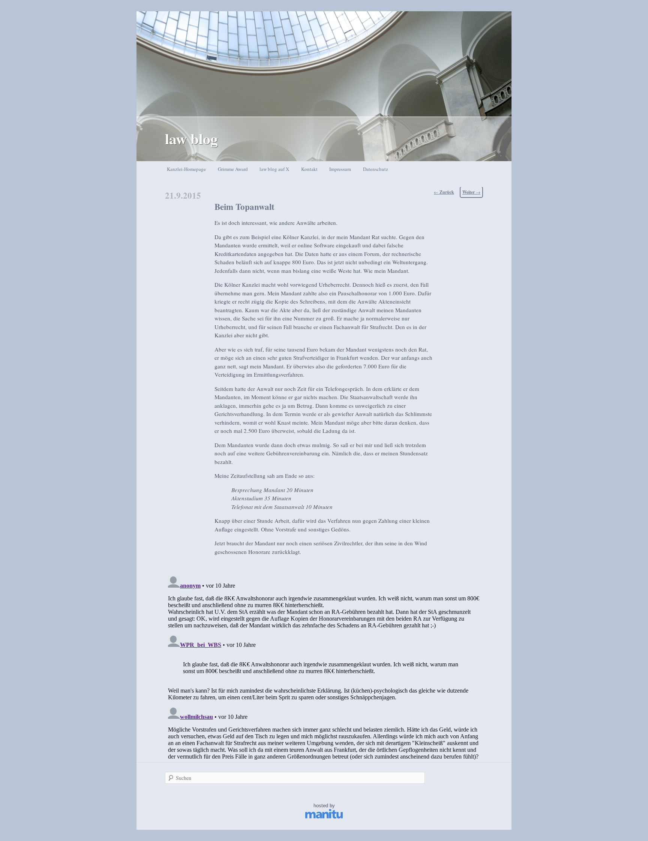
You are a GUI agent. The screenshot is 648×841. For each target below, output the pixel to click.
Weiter (471, 192)
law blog (191, 138)
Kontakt (309, 169)
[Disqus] (324, 666)
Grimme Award (233, 169)
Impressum (340, 169)
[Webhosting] (324, 817)
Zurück (444, 192)
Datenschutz (375, 169)
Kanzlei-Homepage (186, 169)
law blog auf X (274, 169)
